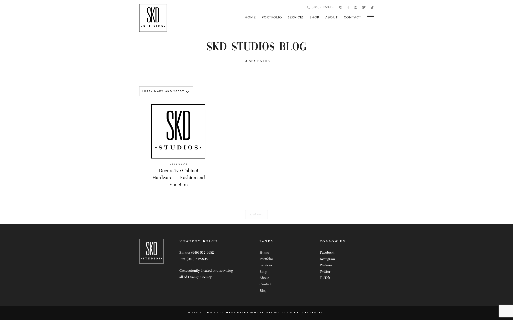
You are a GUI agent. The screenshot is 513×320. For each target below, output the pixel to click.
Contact (352, 17)
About (331, 17)
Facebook (327, 252)
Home (250, 17)
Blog (263, 291)
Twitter (325, 272)
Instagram (327, 259)
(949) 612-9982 (323, 7)
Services (296, 17)
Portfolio (272, 17)
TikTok (325, 278)
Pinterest (327, 265)
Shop (314, 17)
